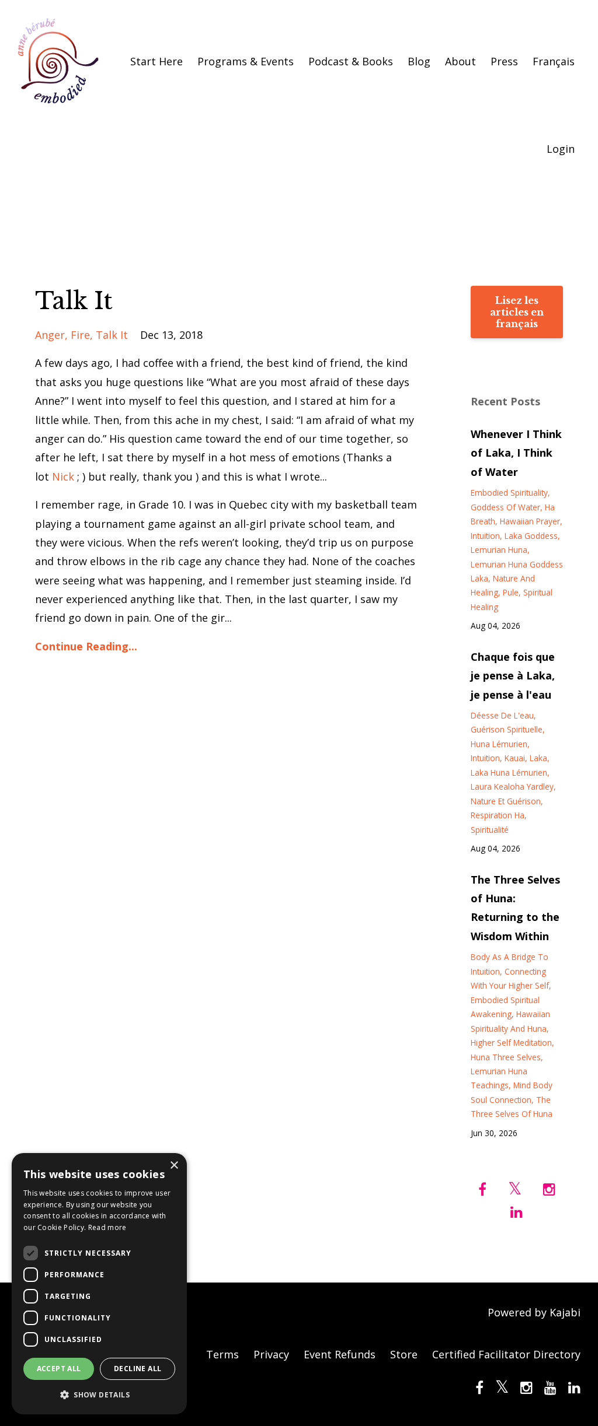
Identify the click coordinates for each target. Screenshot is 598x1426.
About (460, 61)
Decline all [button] (137, 1369)
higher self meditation (511, 1042)
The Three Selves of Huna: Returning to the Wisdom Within (515, 908)
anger (50, 335)
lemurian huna (499, 549)
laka (538, 757)
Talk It (74, 301)
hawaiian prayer (530, 521)
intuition (485, 535)
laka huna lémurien (509, 772)
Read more (107, 1227)
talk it (112, 335)
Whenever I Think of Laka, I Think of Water (516, 453)
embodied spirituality (509, 492)
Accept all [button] (59, 1369)
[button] (99, 1395)
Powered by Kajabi (534, 1312)
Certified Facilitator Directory (506, 1354)
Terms (222, 1354)
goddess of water (505, 507)
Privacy (271, 1354)
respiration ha (497, 815)
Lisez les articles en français (517, 312)
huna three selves (506, 1057)
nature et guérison (506, 801)
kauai (515, 757)
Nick (63, 476)
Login (561, 149)
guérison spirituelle (507, 729)
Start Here (156, 61)
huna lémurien (499, 743)
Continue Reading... (86, 646)
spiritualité (490, 829)
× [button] (173, 1165)
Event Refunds (340, 1354)
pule (511, 592)
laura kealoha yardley (512, 786)
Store (404, 1354)
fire (80, 335)
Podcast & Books (350, 61)
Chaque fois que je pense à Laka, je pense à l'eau (513, 676)
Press (504, 61)
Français (554, 61)
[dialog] (99, 1283)
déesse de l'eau (502, 715)
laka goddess (531, 535)
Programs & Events (245, 61)
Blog (419, 61)
